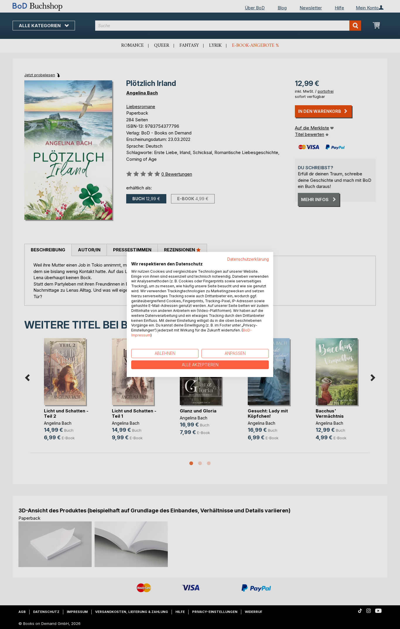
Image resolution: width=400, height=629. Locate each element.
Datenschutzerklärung (248, 259)
